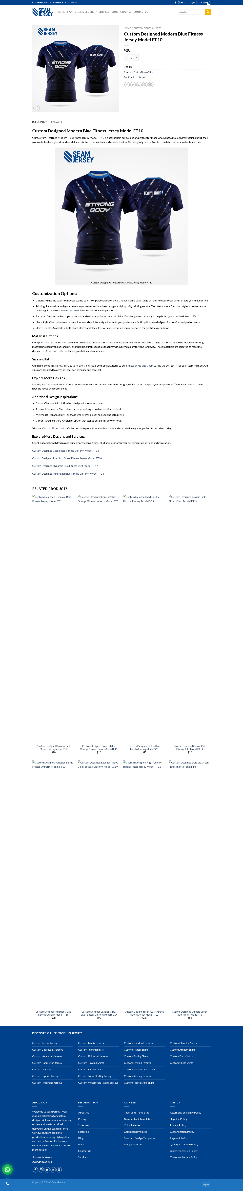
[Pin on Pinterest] (145, 84)
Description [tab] (39, 122)
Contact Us (141, 12)
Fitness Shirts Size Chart (139, 365)
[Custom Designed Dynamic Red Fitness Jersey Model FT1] (53, 619)
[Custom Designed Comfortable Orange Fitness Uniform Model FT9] (99, 619)
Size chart (83, 1125)
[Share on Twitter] (133, 84)
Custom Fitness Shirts (147, 28)
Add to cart (154, 57)
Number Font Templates (138, 1118)
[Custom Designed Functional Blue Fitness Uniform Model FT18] (53, 884)
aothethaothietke (42, 1161)
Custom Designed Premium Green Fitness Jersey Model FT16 (67, 458)
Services (104, 12)
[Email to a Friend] (139, 84)
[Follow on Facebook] (176, 2)
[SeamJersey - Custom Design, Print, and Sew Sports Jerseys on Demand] (42, 12)
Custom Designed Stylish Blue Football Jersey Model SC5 (144, 748)
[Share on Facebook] (127, 84)
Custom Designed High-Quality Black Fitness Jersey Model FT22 (144, 1013)
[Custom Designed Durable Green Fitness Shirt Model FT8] (190, 884)
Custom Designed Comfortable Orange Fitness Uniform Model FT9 (99, 748)
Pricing (82, 1118)
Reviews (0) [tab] (56, 122)
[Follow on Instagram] (179, 2)
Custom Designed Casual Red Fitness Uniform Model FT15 (65, 450)
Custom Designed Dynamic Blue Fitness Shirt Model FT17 (65, 465)
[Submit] (208, 12)
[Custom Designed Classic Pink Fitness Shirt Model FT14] (190, 619)
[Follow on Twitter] (182, 2)
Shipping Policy (178, 1118)
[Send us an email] (185, 2)
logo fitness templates (73, 310)
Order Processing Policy (184, 1150)
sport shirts (43, 342)
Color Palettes (132, 1125)
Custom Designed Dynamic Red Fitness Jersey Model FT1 (53, 748)
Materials (83, 1131)
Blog (115, 12)
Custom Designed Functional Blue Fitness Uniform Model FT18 (68, 473)
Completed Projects (135, 1131)
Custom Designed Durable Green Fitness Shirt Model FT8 (189, 1013)
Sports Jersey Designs (80, 12)
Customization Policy (182, 1131)
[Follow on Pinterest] (59, 1169)
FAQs (81, 1144)
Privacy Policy (178, 1125)
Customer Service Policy (184, 1157)
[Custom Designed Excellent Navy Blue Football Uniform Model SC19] (99, 884)
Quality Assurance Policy (184, 1144)
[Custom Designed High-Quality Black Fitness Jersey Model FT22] (144, 884)
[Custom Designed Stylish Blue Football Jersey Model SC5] (144, 619)
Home (61, 12)
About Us (125, 12)
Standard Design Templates (139, 1138)
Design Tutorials (133, 1144)
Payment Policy (179, 1138)
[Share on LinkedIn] (151, 84)
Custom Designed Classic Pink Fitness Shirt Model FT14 (190, 748)
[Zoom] (36, 108)
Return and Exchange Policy (185, 1112)
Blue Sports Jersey (136, 77)
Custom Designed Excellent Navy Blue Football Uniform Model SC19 (99, 1013)
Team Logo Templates (136, 1112)
